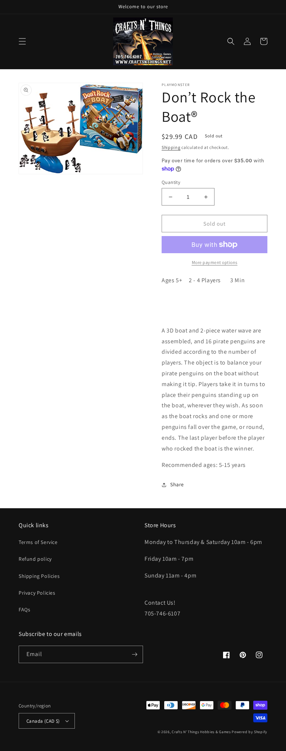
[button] (22, 41)
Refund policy (35, 559)
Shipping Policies (39, 576)
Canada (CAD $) (43, 721)
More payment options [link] (215, 262)
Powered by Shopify (249, 731)
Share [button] (177, 484)
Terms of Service (38, 542)
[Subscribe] (134, 654)
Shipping (171, 147)
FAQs (24, 609)
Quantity (171, 182)
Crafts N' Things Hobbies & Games (202, 731)
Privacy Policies (37, 592)
